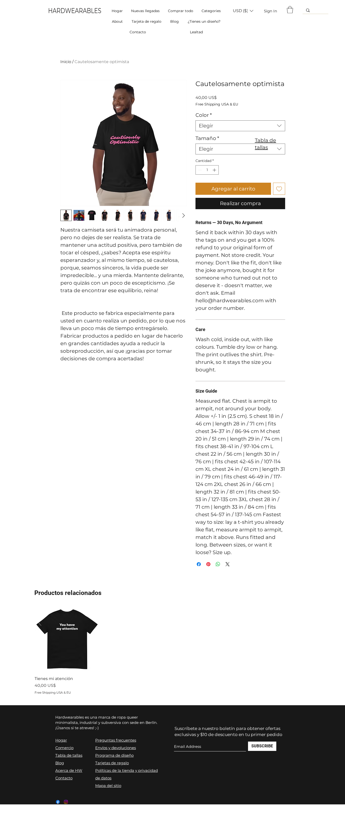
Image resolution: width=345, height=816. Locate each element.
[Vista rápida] (67, 639)
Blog (59, 762)
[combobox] (240, 125)
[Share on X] (228, 564)
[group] (172, 650)
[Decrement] (199, 170)
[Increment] (215, 170)
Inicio (65, 61)
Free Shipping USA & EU (216, 104)
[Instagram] (65, 801)
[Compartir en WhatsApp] (218, 564)
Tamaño (207, 138)
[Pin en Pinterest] (208, 564)
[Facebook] (57, 801)
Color (203, 115)
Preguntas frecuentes (115, 740)
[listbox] (243, 11)
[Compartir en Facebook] (199, 564)
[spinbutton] (207, 170)
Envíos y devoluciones (115, 747)
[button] (211, 11)
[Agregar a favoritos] (279, 189)
